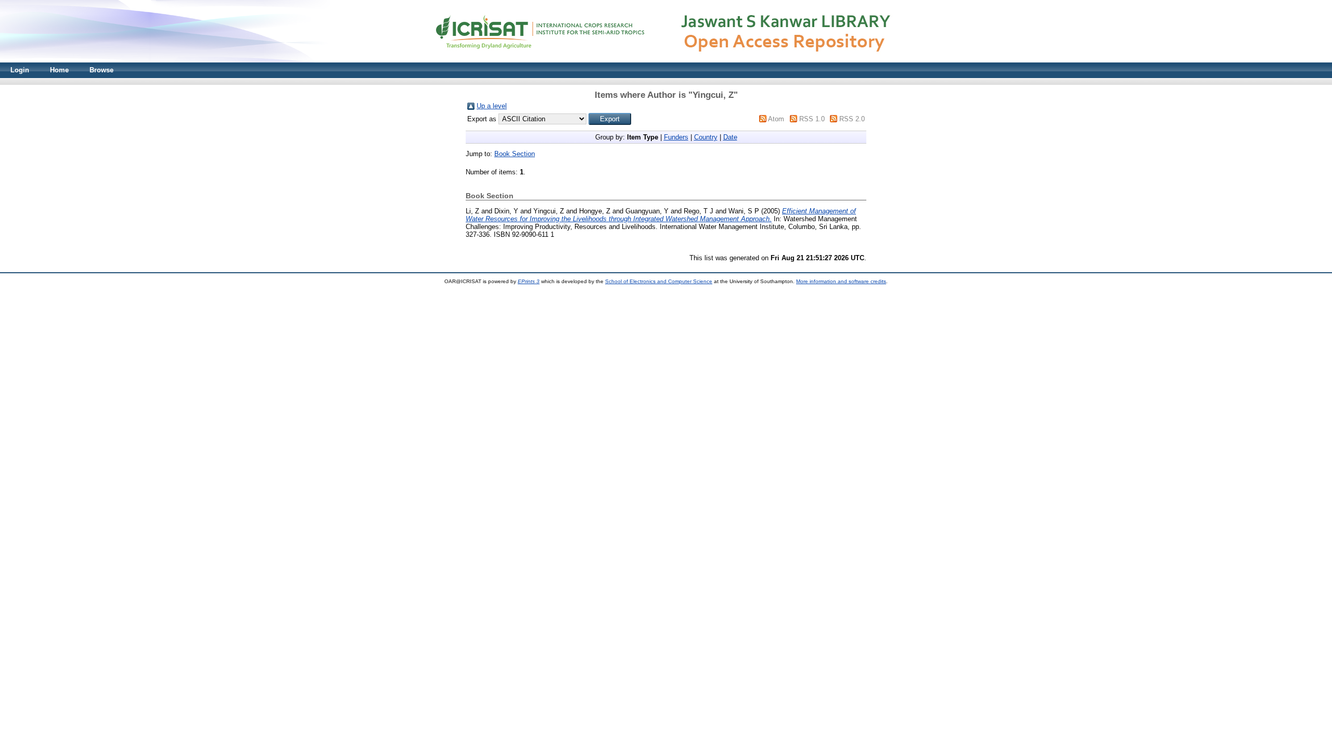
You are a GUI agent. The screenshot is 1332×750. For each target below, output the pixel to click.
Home (59, 70)
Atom (776, 119)
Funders (676, 137)
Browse (101, 70)
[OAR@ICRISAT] (666, 60)
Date (730, 137)
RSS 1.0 (812, 119)
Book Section (514, 154)
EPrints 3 (529, 281)
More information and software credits (841, 281)
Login (19, 70)
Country (706, 137)
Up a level (492, 106)
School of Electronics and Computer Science (658, 281)
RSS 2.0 (852, 119)
